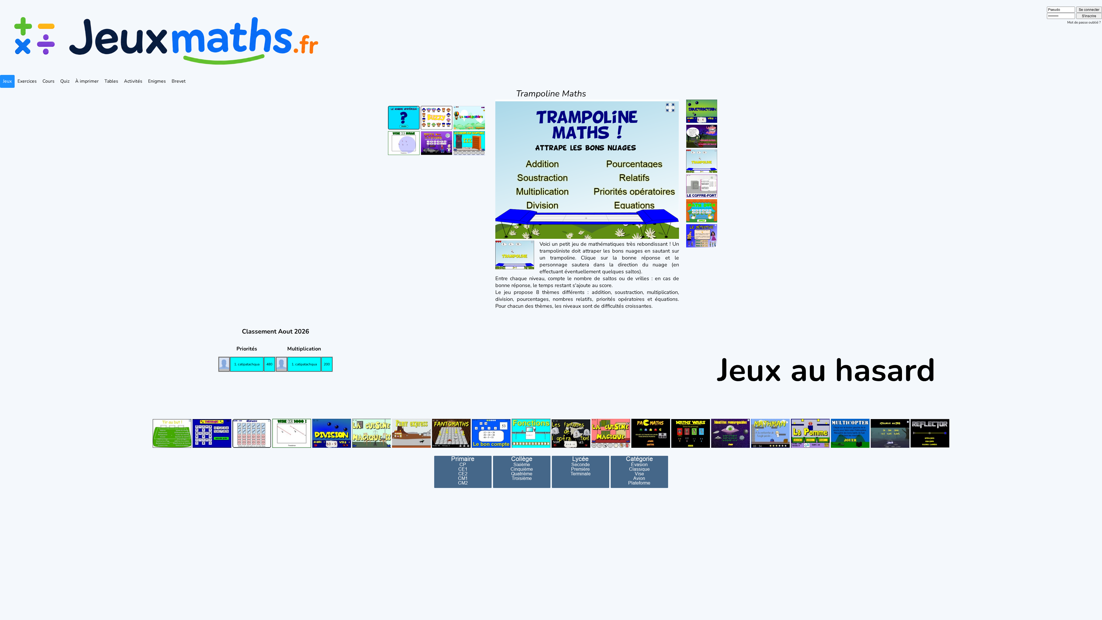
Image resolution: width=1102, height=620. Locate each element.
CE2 (462, 473)
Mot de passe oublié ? (1084, 22)
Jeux (7, 81)
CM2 (463, 482)
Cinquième (522, 469)
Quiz (64, 81)
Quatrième (521, 473)
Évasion (639, 464)
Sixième (521, 464)
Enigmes (157, 81)
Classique (639, 469)
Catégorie (639, 459)
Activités (133, 81)
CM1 (463, 478)
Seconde (580, 464)
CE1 (462, 469)
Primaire (462, 459)
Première (580, 469)
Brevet (179, 81)
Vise (639, 473)
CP (462, 464)
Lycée (580, 459)
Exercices (27, 81)
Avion (639, 478)
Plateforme (639, 482)
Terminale (581, 473)
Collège (521, 459)
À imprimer (87, 81)
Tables (111, 81)
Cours (48, 81)
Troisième (522, 478)
